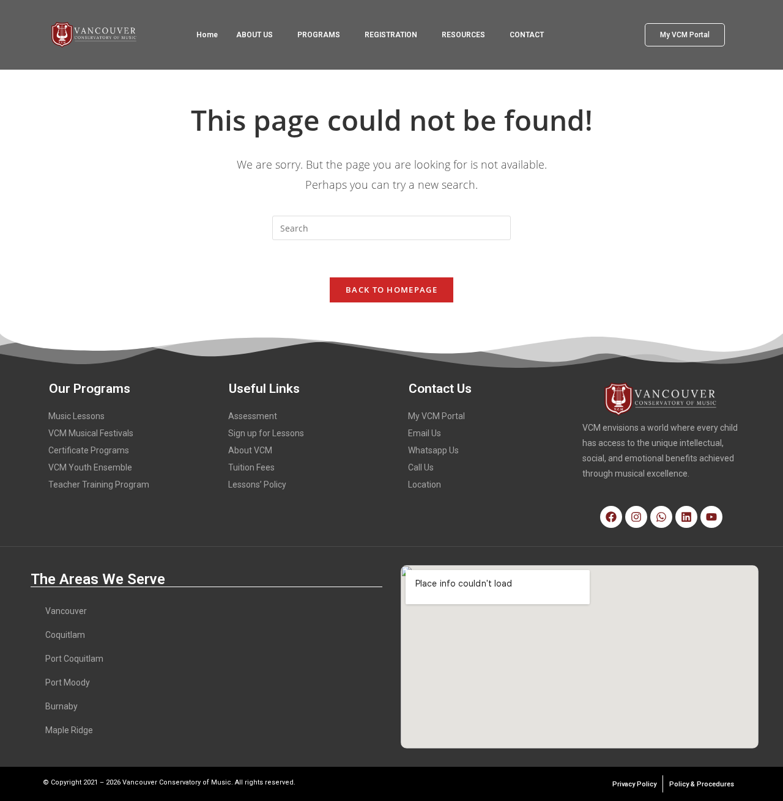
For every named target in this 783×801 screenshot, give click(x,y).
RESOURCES (463, 35)
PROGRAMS (318, 35)
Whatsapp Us (433, 450)
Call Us (421, 467)
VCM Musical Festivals (90, 433)
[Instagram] (636, 517)
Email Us (424, 433)
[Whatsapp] (661, 517)
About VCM (250, 450)
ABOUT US (254, 35)
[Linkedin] (686, 517)
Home (207, 35)
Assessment (252, 416)
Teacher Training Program (98, 484)
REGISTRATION (391, 35)
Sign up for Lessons (266, 433)
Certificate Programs (88, 450)
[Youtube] (711, 517)
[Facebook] (611, 517)
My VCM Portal (436, 416)
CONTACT (527, 35)
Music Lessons (76, 416)
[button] (257, 35)
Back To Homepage (391, 289)
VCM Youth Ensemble (90, 467)
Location (424, 484)
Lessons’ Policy (257, 484)
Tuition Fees (251, 467)
